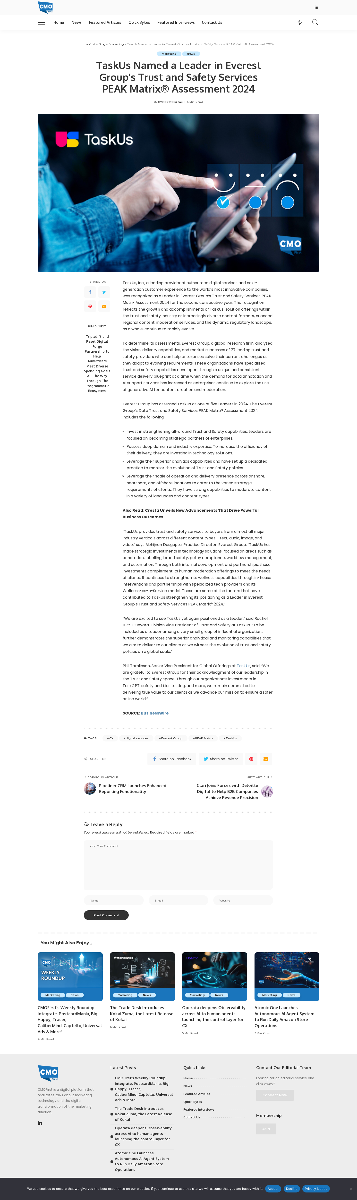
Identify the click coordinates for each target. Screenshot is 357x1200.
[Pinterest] (90, 306)
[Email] (104, 306)
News (191, 53)
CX (111, 738)
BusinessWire (155, 713)
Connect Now (275, 1095)
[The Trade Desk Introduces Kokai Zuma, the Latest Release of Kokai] (142, 976)
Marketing (169, 53)
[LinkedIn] (316, 7)
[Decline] (350, 1188)
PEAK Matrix (204, 738)
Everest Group (171, 738)
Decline (292, 1189)
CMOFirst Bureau (170, 102)
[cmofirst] (45, 7)
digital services (137, 738)
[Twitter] (104, 292)
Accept (273, 1189)
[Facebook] (90, 292)
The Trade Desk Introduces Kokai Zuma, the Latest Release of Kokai (141, 1013)
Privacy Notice (316, 1189)
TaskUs (243, 666)
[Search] (315, 22)
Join (266, 1129)
